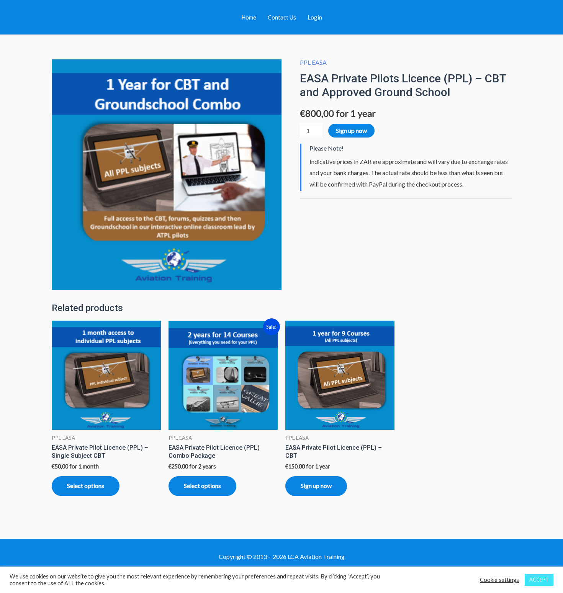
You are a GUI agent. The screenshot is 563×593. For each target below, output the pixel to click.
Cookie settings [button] (499, 580)
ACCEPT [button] (539, 580)
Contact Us (282, 17)
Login (315, 17)
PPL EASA (313, 62)
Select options (85, 485)
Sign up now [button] (316, 485)
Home (248, 17)
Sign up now (351, 130)
